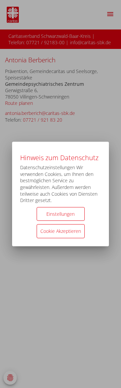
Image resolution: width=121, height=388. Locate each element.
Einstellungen (60, 214)
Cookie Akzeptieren (60, 231)
